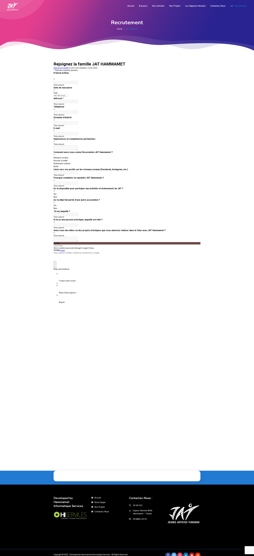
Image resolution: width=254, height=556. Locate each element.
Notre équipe (100, 502)
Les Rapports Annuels (195, 6)
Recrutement (240, 6)
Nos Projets (174, 6)
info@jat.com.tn (140, 519)
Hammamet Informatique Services (95, 554)
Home (119, 29)
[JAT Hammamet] (12, 7)
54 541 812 (137, 505)
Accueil (130, 6)
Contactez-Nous (217, 6)
